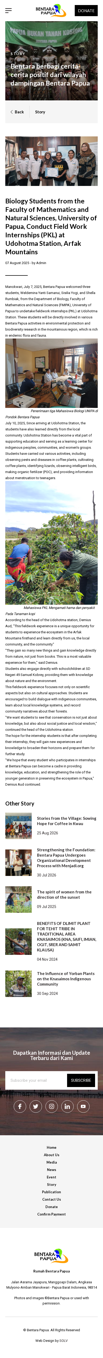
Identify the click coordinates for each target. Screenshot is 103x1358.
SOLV (63, 1341)
